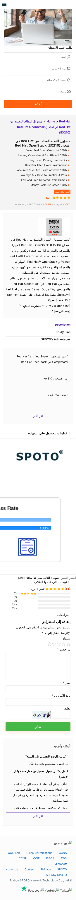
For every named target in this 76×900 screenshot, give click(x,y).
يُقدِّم (38, 103)
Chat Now (25, 578)
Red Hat (64, 121)
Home (51, 121)
